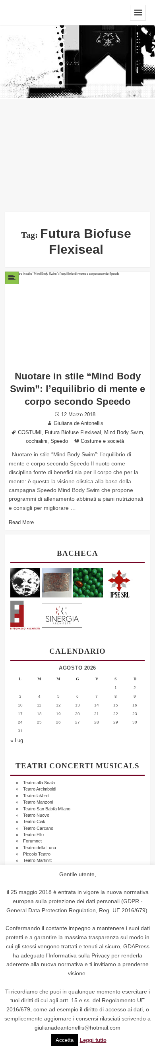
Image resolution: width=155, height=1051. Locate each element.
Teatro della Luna (39, 847)
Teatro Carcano (38, 828)
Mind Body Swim (123, 432)
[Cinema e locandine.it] (25, 582)
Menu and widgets (138, 13)
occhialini (36, 441)
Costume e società (102, 441)
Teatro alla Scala (39, 782)
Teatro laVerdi (36, 795)
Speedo (59, 441)
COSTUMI (30, 432)
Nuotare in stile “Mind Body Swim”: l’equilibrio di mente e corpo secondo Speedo (77, 389)
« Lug (16, 740)
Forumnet (32, 841)
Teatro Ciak (34, 821)
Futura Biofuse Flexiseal (73, 432)
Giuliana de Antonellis (78, 423)
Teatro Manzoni (38, 802)
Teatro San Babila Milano (46, 808)
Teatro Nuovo (36, 815)
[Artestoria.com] (57, 582)
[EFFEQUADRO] (25, 614)
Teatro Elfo (33, 834)
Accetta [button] (65, 1040)
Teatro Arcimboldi (39, 789)
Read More (21, 522)
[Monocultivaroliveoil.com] (88, 582)
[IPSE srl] (119, 582)
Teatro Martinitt (37, 860)
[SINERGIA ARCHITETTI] (62, 614)
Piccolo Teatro (36, 854)
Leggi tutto (93, 1040)
